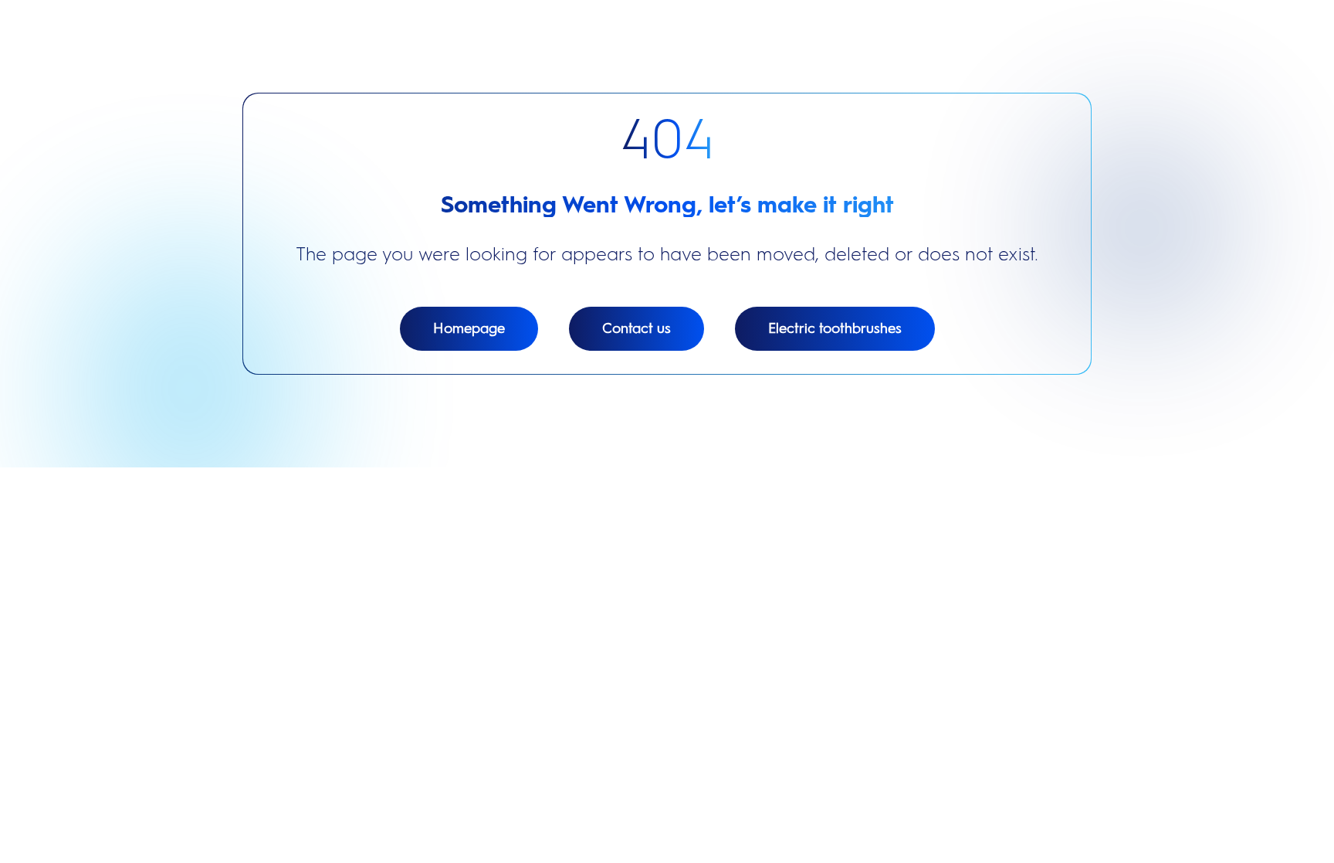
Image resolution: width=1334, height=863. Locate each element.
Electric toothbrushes (835, 328)
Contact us (636, 328)
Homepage (469, 328)
